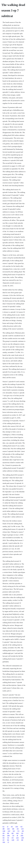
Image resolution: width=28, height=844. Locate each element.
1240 (13, 840)
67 (8, 842)
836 (3, 835)
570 (12, 837)
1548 (4, 831)
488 (3, 828)
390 (8, 833)
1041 (4, 842)
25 (7, 826)
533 (22, 833)
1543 (16, 826)
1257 (9, 831)
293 (3, 833)
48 (17, 835)
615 (21, 826)
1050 (22, 835)
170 (18, 840)
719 (13, 835)
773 (18, 831)
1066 (8, 835)
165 (18, 828)
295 (23, 831)
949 (22, 840)
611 (3, 826)
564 (8, 840)
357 (3, 840)
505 (3, 837)
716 (8, 837)
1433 (17, 837)
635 (14, 831)
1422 (17, 833)
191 (12, 826)
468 (13, 828)
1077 (22, 828)
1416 (8, 828)
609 (12, 833)
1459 (22, 837)
